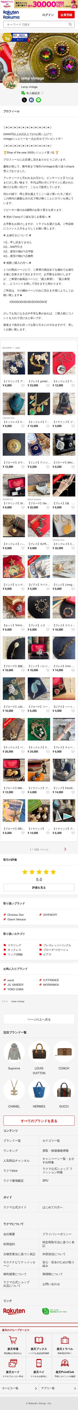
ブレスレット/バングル (57, 945)
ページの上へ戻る (39, 1019)
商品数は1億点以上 (13, 1350)
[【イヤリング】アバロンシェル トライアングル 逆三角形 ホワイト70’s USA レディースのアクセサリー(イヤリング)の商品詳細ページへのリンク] (64, 810)
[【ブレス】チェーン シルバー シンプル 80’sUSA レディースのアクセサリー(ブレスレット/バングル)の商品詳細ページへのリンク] (64, 729)
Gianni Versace (34, 499)
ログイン (48, 14)
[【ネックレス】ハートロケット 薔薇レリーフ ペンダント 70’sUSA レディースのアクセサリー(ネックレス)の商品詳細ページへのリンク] (14, 526)
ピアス (47, 954)
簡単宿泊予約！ (65, 1350)
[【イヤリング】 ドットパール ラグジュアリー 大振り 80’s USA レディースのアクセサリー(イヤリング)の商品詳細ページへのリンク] (39, 810)
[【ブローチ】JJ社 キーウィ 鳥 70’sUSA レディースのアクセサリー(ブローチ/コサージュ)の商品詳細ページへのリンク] (14, 688)
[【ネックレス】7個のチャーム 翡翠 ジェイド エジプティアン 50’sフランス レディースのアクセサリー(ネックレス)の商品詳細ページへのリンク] (39, 404)
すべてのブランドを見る (39, 1120)
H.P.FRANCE (51, 980)
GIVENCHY (8, 499)
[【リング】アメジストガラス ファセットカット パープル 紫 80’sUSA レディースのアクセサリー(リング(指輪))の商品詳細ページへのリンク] (39, 444)
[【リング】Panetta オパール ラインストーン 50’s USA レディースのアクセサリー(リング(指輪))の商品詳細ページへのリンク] (64, 770)
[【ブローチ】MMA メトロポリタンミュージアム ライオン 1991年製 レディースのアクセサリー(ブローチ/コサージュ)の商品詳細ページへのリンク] (14, 770)
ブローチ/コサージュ (55, 950)
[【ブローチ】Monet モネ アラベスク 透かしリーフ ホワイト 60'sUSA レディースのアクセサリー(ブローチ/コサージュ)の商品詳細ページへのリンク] (64, 444)
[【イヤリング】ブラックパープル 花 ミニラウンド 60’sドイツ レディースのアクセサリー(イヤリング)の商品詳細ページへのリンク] (39, 770)
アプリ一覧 (48, 1388)
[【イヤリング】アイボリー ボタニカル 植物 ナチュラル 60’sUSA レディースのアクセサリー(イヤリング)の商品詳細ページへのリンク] (14, 363)
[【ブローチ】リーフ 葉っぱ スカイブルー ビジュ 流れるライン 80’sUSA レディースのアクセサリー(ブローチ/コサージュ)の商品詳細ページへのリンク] (39, 688)
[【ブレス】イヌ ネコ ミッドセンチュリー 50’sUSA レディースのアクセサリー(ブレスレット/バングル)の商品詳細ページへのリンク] (39, 607)
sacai (10, 980)
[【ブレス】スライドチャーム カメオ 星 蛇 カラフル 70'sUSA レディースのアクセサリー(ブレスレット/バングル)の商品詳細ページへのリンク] (64, 607)
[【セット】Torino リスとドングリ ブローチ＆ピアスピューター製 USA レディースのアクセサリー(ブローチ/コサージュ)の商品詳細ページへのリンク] (14, 607)
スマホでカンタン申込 (12, 1374)
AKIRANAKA (51, 985)
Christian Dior (9, 418)
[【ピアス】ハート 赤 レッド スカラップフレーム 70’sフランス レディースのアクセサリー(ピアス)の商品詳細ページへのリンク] (64, 688)
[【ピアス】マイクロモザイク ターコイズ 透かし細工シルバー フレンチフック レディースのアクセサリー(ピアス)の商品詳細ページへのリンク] (39, 566)
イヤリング (14, 945)
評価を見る (39, 887)
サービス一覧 (10, 1388)
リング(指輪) (15, 954)
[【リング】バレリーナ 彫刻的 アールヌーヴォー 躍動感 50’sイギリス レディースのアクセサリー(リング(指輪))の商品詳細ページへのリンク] (39, 648)
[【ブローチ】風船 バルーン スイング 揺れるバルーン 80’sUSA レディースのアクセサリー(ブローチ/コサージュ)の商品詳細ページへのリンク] (14, 648)
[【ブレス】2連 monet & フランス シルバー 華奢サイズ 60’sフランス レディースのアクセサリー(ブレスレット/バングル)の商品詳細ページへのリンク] (64, 485)
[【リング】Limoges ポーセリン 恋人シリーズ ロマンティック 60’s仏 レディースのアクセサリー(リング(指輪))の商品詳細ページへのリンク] (64, 566)
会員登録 (66, 14)
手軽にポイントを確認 (64, 1374)
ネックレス (14, 950)
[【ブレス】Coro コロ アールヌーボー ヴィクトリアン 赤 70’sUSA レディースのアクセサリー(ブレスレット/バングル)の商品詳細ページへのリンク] (64, 648)
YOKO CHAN (15, 989)
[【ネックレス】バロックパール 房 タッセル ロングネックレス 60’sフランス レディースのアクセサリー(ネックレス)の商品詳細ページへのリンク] (14, 729)
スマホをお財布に (39, 1374)
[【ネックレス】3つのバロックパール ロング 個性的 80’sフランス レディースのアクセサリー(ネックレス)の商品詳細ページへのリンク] (39, 729)
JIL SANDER (15, 985)
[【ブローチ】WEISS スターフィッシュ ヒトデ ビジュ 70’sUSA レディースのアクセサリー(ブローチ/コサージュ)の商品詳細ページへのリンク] (14, 810)
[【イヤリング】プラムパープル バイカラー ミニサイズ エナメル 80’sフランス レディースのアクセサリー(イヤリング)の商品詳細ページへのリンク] (64, 404)
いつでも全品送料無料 (38, 1350)
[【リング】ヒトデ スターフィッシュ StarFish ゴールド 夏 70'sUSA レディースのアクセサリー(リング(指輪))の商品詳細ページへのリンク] (14, 566)
